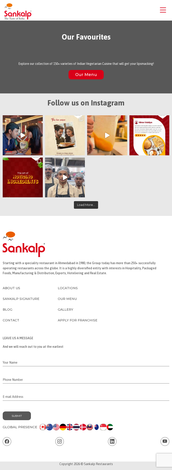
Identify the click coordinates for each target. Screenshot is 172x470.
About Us (11, 288)
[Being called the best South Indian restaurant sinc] (149, 135)
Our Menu (86, 74)
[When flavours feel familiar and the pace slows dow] (65, 135)
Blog (7, 310)
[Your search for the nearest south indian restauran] (107, 135)
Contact (11, 320)
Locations (68, 288)
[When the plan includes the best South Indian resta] (23, 135)
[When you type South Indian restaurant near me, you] (23, 178)
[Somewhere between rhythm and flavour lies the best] (65, 178)
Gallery (65, 310)
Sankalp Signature (21, 299)
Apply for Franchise (77, 320)
